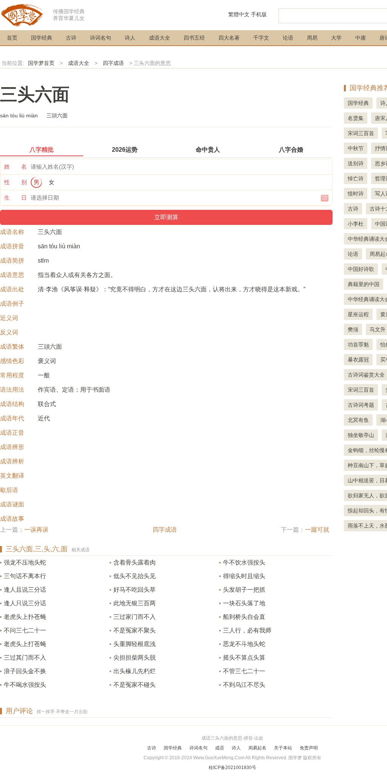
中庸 (360, 38)
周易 (312, 38)
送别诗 (356, 163)
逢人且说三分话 (25, 589)
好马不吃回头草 (134, 589)
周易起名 (257, 748)
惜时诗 (356, 194)
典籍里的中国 (363, 284)
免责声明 (309, 748)
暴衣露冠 (358, 360)
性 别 (15, 182)
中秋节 (356, 148)
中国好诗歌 (361, 269)
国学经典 (41, 38)
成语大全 (159, 38)
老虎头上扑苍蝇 (25, 617)
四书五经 (194, 38)
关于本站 (283, 748)
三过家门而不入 (134, 617)
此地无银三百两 (134, 603)
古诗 (71, 38)
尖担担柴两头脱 (134, 657)
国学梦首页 (41, 63)
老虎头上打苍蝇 (25, 644)
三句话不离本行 (25, 576)
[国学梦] (22, 14)
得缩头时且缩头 (244, 576)
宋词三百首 (361, 133)
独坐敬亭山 (361, 435)
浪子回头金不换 (25, 671)
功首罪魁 (358, 345)
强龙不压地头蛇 (25, 562)
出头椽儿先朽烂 (134, 671)
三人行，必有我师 (247, 630)
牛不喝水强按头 (25, 685)
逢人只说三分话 (25, 603)
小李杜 (356, 224)
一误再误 (36, 529)
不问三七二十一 (25, 630)
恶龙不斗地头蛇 (244, 644)
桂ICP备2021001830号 (232, 767)
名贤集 (356, 118)
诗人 (130, 38)
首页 (12, 38)
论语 (288, 38)
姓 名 (15, 166)
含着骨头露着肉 (134, 562)
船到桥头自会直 (244, 617)
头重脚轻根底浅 (134, 644)
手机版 (259, 14)
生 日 (15, 197)
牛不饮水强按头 (244, 562)
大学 (336, 38)
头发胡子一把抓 (244, 589)
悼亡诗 (356, 178)
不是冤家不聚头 (134, 630)
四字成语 (113, 63)
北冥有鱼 (358, 420)
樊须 (353, 329)
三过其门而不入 (25, 657)
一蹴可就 (317, 529)
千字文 (261, 38)
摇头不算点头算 (244, 657)
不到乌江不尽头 (244, 685)
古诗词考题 (361, 405)
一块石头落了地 (244, 603)
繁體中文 (238, 14)
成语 (219, 748)
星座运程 (358, 314)
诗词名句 (100, 38)
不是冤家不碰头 (134, 685)
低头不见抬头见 (134, 576)
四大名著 (229, 38)
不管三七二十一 (244, 671)
